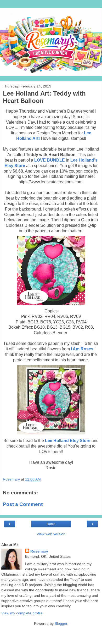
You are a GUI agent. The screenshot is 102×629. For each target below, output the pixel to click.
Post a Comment (23, 504)
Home (51, 524)
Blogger (61, 623)
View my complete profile (22, 613)
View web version (51, 534)
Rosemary (39, 551)
